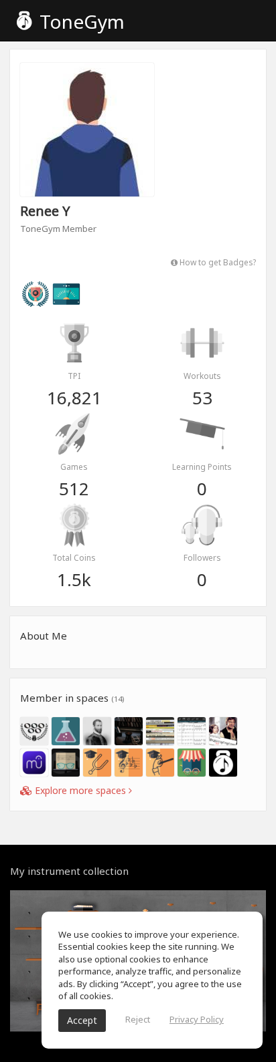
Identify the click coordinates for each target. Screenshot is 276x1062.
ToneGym (80, 21)
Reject (137, 1019)
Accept (82, 1020)
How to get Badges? (217, 262)
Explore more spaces (80, 790)
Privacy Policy (196, 1019)
